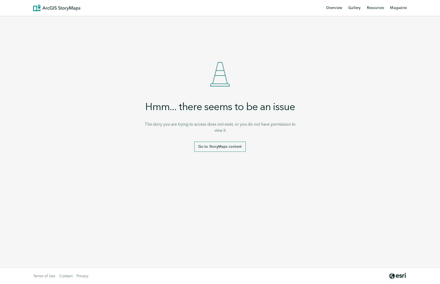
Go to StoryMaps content (220, 147)
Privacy (82, 276)
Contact (65, 276)
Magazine (398, 8)
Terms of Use (44, 276)
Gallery (354, 8)
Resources (375, 8)
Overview (334, 8)
